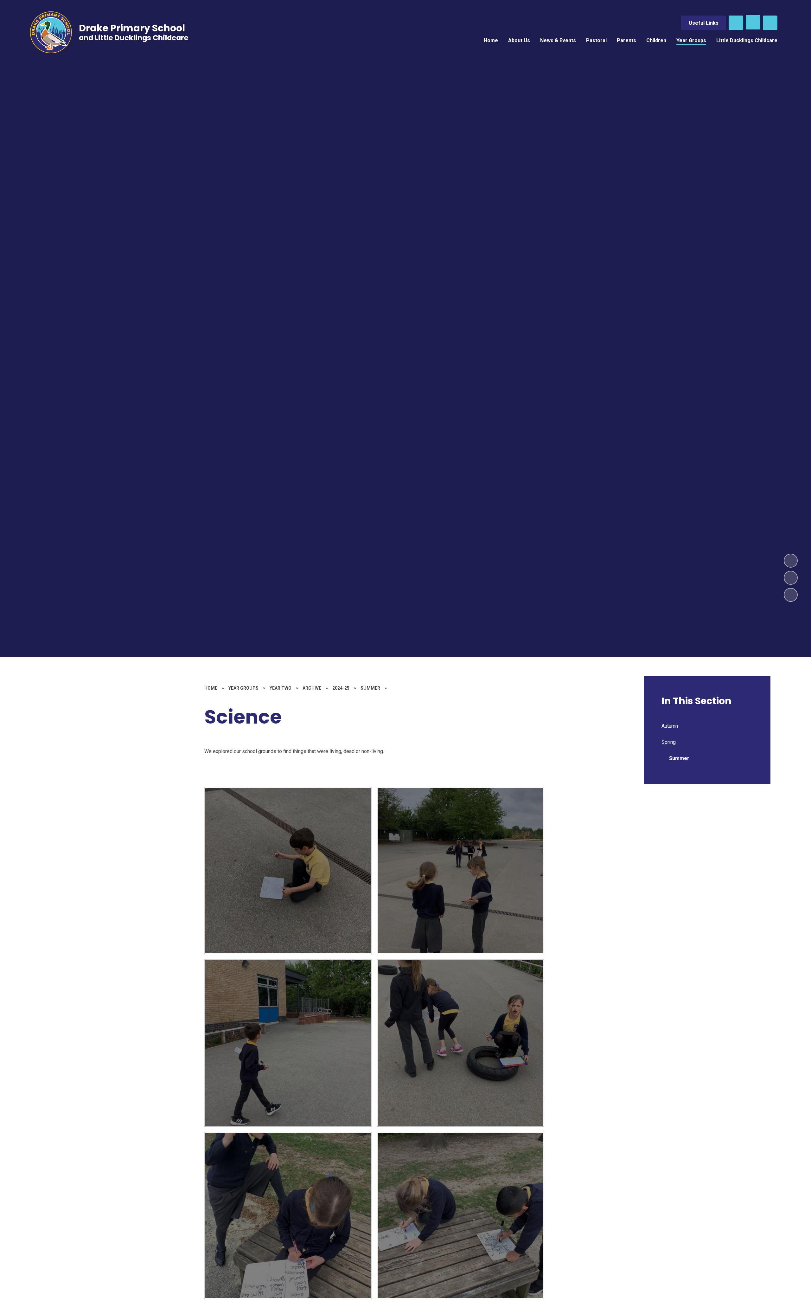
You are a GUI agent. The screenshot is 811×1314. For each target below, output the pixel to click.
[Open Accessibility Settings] (770, 23)
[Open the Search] (736, 23)
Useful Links (703, 23)
